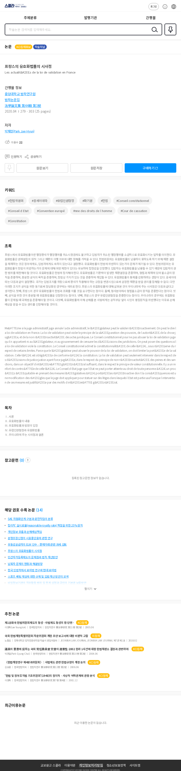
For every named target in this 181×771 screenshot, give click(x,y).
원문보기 (42, 168)
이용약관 (69, 765)
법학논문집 (12, 99)
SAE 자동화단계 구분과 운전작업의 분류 (30, 519)
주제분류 (30, 17)
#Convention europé (51, 210)
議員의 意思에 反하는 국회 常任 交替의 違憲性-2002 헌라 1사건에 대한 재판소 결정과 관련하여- (67, 649)
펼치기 (88, 588)
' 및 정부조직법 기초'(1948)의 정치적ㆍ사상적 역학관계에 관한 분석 (50, 675)
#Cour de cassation (134, 210)
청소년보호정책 (116, 765)
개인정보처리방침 (91, 765)
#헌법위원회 (15, 200)
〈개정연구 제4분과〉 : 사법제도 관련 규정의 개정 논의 (45, 662)
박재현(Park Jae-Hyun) (19, 131)
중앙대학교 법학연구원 (20, 93)
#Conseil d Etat (18, 210)
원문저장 (96, 168)
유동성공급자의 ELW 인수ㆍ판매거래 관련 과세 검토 (37, 544)
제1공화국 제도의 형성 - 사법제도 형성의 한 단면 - (39, 622)
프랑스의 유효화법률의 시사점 (25, 551)
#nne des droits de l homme (92, 210)
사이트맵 (134, 765)
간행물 (151, 17)
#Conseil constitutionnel (132, 200)
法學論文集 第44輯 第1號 (23, 105)
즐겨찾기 (169, 34)
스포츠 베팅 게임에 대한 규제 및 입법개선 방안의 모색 (38, 576)
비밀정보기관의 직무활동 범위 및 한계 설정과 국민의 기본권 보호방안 (47, 583)
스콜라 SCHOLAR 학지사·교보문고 (15, 7)
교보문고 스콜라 (51, 765)
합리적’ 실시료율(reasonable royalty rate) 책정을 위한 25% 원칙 (45, 525)
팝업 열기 (27, 460)
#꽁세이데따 (39, 200)
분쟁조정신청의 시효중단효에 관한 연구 (30, 538)
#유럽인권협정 (65, 200)
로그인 (154, 6)
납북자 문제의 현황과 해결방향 (25, 564)
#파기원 (87, 200)
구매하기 (149, 168)
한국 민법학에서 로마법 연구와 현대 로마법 (32, 570)
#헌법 (104, 200)
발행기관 (90, 17)
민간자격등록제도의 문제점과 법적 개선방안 (33, 557)
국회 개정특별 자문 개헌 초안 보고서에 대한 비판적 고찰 (46, 636)
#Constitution (17, 221)
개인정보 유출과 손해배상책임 (25, 532)
